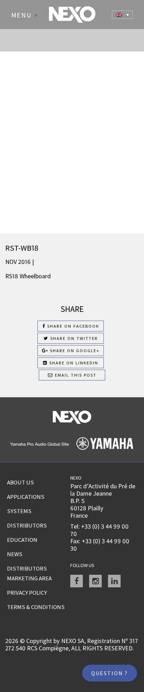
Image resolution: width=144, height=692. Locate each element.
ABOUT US (20, 482)
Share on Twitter (73, 338)
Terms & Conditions (36, 607)
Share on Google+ (74, 350)
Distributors (27, 525)
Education (22, 540)
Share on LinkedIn (73, 362)
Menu (24, 15)
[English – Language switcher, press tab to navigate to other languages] (122, 15)
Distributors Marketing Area (29, 573)
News (14, 554)
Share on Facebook (72, 326)
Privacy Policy (27, 592)
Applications (25, 497)
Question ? (109, 673)
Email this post (74, 375)
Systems (19, 511)
